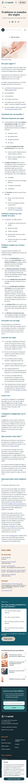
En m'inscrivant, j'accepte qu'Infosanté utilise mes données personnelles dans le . (15, 695)
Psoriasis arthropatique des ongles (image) (12, 570)
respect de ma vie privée (12, 697)
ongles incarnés (14, 446)
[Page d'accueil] (7, 2)
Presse (17, 747)
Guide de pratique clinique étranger (11, 584)
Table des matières (15, 37)
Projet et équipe (5, 749)
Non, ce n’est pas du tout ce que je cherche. (14, 629)
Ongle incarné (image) (7, 566)
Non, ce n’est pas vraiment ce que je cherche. (14, 622)
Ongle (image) (5, 557)
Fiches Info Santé (6, 743)
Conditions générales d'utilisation (9, 727)
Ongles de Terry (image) (7, 574)
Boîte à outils (5, 746)
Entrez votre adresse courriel (10, 700)
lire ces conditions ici (15, 775)
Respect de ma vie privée (7, 729)
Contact (17, 744)
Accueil (3, 740)
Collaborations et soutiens (19, 740)
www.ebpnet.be (5, 590)
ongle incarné (12, 90)
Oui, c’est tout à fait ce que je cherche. (13, 612)
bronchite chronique (12, 109)
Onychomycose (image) (7, 562)
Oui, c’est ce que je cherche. (12, 617)
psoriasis (23, 104)
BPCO (13, 271)
